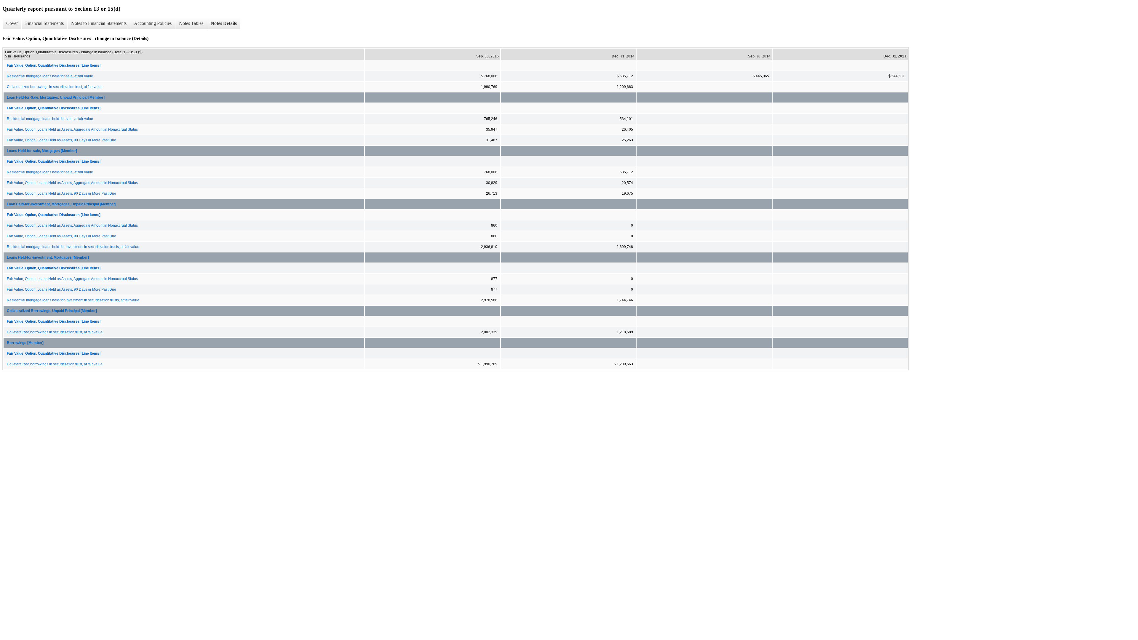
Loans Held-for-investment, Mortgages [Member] (48, 257)
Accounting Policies (153, 23)
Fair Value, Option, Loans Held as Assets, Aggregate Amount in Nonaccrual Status (72, 129)
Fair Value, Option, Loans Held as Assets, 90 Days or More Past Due (61, 140)
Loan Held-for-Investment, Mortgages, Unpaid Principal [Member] (61, 204)
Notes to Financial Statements (99, 23)
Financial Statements (44, 23)
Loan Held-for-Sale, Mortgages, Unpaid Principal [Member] (56, 97)
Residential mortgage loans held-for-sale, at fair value (50, 76)
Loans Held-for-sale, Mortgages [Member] (42, 151)
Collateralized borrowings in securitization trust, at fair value (55, 87)
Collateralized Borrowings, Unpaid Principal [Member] (52, 311)
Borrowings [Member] (25, 343)
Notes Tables (191, 23)
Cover (12, 23)
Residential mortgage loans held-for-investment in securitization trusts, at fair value (73, 247)
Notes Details (224, 23)
